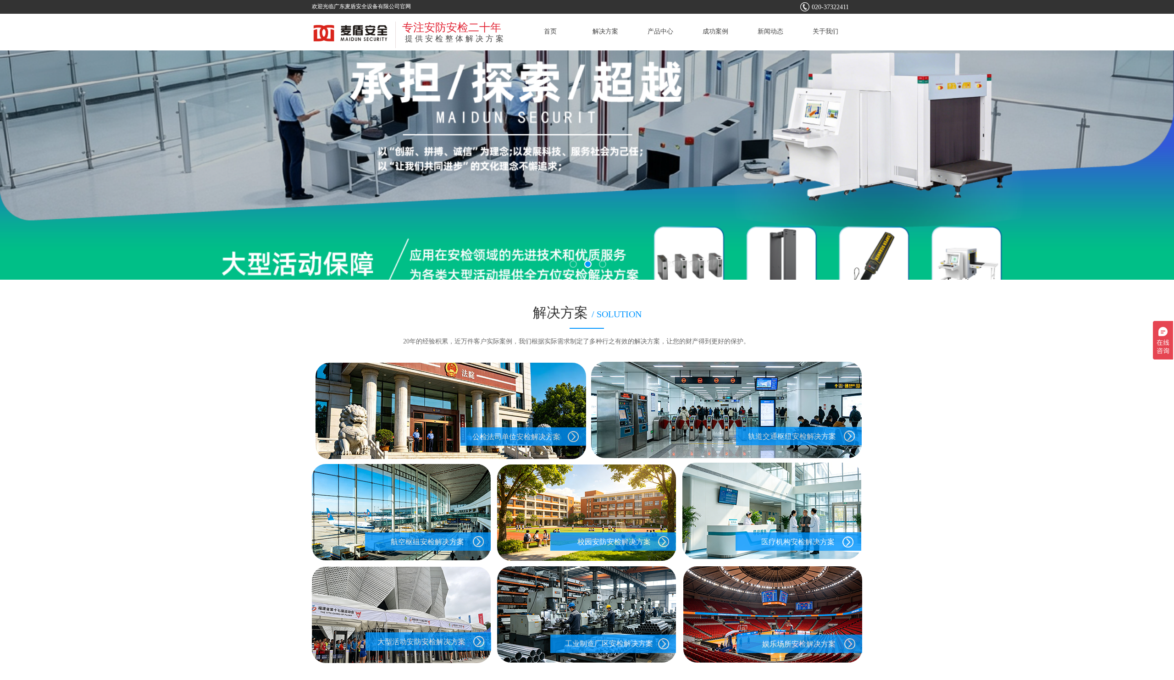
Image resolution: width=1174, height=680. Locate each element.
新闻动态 (770, 31)
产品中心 (660, 31)
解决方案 (605, 31)
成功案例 (715, 31)
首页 (550, 31)
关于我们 (825, 31)
